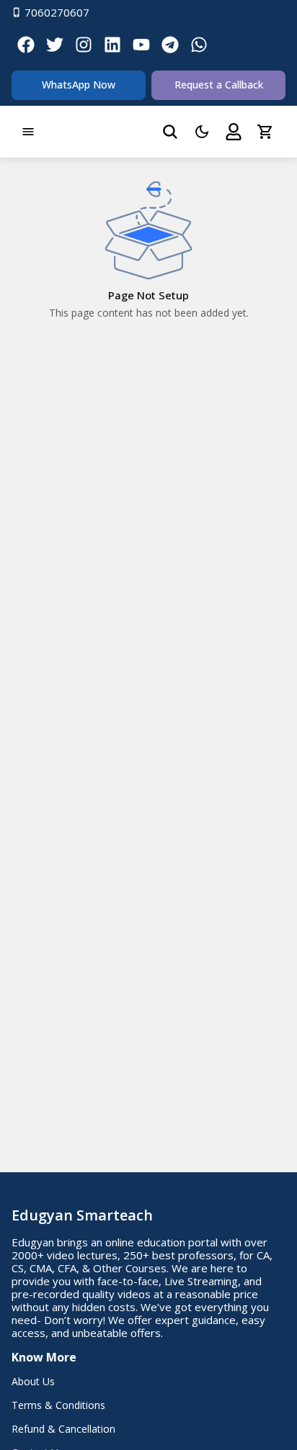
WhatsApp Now (78, 84)
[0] (265, 131)
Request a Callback (218, 84)
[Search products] (170, 131)
